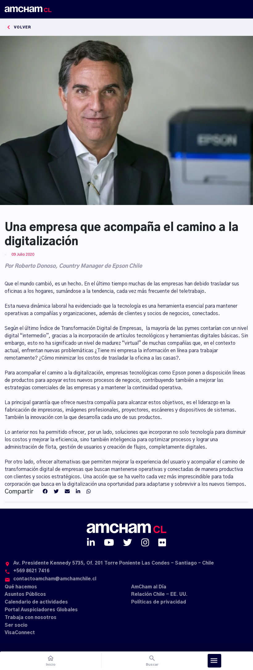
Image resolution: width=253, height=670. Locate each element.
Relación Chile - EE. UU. (159, 594)
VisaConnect (20, 632)
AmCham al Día (148, 587)
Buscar (152, 661)
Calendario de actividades (36, 602)
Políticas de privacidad (158, 602)
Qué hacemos (21, 587)
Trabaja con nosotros (30, 617)
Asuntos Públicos (25, 594)
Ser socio (16, 625)
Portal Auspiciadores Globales (41, 610)
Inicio (51, 661)
